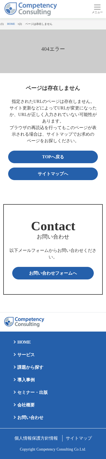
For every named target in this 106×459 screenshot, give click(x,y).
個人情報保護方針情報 (36, 438)
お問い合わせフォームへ (53, 273)
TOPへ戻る (53, 156)
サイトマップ (79, 438)
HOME (24, 342)
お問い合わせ (30, 417)
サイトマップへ (53, 173)
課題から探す (30, 367)
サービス (26, 354)
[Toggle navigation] (97, 9)
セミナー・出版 (32, 392)
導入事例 (26, 379)
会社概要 (26, 405)
